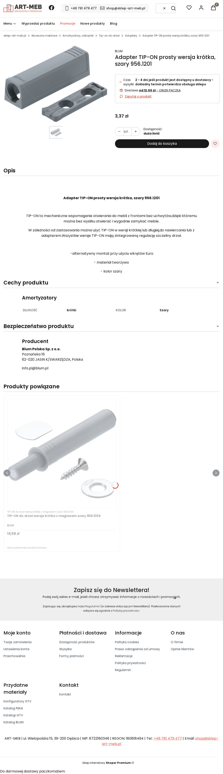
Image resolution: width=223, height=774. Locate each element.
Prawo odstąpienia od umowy (137, 649)
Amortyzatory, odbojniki (78, 35)
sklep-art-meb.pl (14, 35)
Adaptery (131, 35)
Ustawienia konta (16, 649)
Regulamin (92, 606)
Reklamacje (124, 656)
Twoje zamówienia (17, 642)
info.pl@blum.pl (35, 368)
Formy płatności (71, 656)
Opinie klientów (182, 649)
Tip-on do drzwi (109, 35)
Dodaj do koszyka (162, 143)
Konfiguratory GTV (17, 701)
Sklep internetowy (106, 763)
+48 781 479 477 (168, 738)
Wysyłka (65, 649)
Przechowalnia (14, 656)
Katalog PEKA (13, 708)
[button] (173, 8)
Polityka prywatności (130, 663)
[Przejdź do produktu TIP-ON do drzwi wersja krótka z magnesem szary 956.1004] (62, 453)
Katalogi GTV (13, 715)
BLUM (119, 51)
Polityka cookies (127, 642)
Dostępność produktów (77, 642)
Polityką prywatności (126, 610)
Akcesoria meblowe (44, 35)
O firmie (177, 642)
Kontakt (65, 694)
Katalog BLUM (13, 722)
